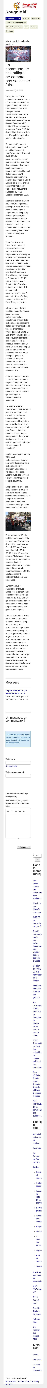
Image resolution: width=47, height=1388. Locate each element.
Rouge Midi (16, 12)
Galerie (34, 27)
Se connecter (11, 766)
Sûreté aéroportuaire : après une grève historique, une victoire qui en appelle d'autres (39, 946)
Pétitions (9, 31)
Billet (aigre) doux (36, 1300)
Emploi (39, 1227)
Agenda (26, 18)
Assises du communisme (16, 23)
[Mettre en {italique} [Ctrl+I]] (12, 811)
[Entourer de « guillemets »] (24, 811)
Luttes (36, 1167)
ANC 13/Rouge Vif (37, 1289)
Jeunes (39, 1266)
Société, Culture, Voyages (37, 1311)
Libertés (39, 1232)
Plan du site (11, 1381)
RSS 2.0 (9, 1384)
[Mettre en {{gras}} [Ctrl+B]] (8, 811)
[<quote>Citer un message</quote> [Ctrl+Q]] (20, 811)
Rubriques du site (13, 18)
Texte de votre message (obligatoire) (17, 794)
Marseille (37, 1359)
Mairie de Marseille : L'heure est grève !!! (37, 992)
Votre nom (10, 759)
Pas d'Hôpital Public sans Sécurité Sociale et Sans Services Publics (37, 1084)
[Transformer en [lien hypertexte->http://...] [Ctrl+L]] (16, 811)
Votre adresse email (15, 772)
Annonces (36, 18)
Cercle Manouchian (14, 27)
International (38, 1148)
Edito (26, 27)
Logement (40, 1250)
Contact (34, 1381)
